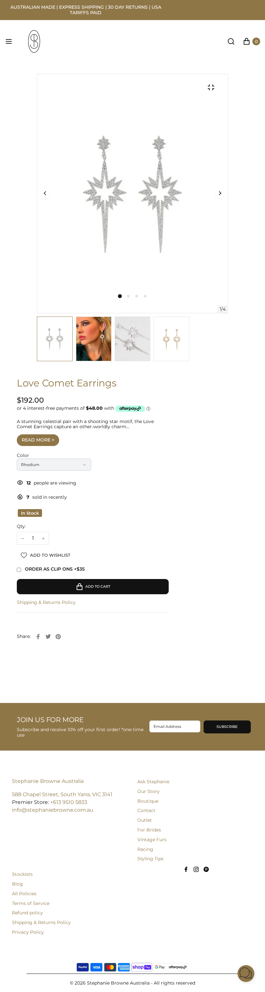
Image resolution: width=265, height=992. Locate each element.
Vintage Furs (151, 839)
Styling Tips (150, 859)
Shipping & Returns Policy (46, 602)
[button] (128, 296)
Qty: (21, 526)
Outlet (144, 820)
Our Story (148, 791)
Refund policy (27, 913)
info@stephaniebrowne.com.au (52, 810)
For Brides (149, 830)
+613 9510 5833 (68, 802)
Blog (17, 884)
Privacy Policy (28, 932)
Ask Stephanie (153, 782)
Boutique (147, 801)
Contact (146, 810)
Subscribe (227, 726)
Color (23, 455)
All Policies (24, 894)
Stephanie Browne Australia (48, 781)
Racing (145, 849)
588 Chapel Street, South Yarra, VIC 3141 (62, 794)
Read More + (38, 440)
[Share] (38, 636)
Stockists (22, 874)
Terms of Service (30, 903)
